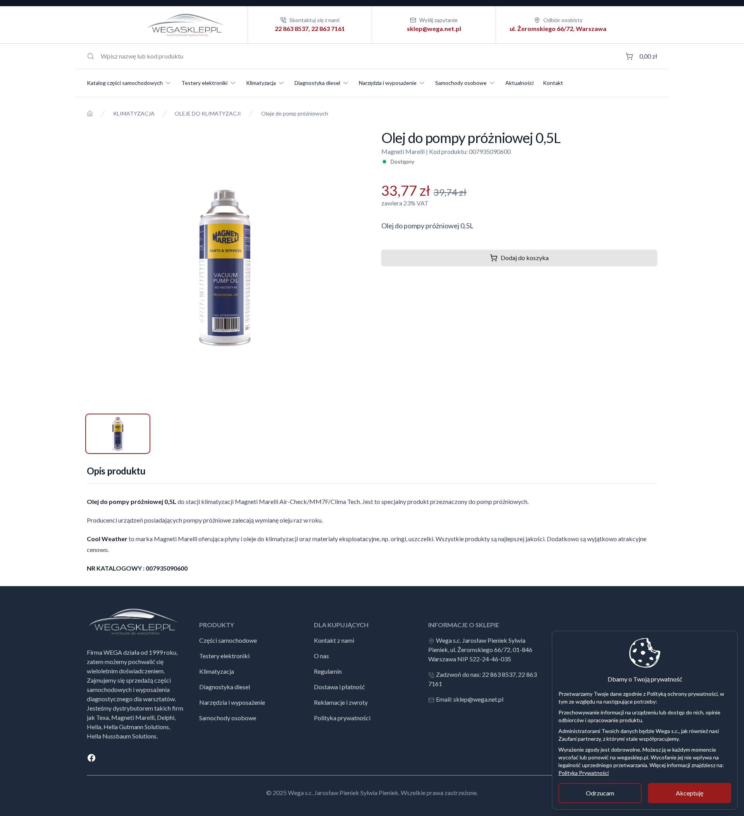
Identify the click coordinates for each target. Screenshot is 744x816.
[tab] (118, 433)
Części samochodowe (228, 640)
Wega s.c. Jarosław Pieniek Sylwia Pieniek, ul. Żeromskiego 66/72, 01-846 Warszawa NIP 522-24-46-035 (480, 649)
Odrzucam (600, 793)
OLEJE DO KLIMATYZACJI (208, 113)
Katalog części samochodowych (125, 82)
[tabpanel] (225, 268)
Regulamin (328, 671)
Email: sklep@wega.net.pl (469, 699)
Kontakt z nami (334, 640)
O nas (321, 655)
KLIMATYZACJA (134, 113)
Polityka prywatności (342, 717)
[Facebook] (372, 758)
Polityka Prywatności (583, 772)
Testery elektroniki (204, 82)
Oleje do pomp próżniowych (294, 113)
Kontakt (553, 82)
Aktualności (519, 82)
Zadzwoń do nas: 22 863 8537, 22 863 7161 (482, 679)
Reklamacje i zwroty (341, 702)
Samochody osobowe (461, 82)
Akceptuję (689, 793)
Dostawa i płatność (339, 686)
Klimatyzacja (261, 82)
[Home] (90, 113)
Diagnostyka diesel (317, 82)
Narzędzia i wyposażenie (388, 82)
